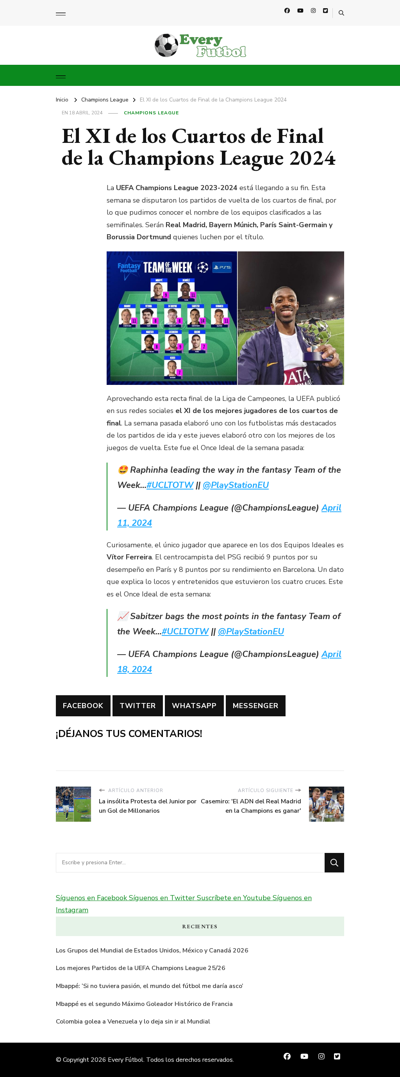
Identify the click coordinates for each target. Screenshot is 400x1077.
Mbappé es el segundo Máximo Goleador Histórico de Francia (144, 1004)
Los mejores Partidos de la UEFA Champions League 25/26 (140, 968)
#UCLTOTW (169, 485)
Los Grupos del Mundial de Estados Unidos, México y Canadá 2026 (152, 950)
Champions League (151, 113)
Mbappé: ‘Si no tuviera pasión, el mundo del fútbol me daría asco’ (149, 986)
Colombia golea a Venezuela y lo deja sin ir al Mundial (133, 1021)
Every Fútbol (125, 1060)
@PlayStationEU (236, 485)
